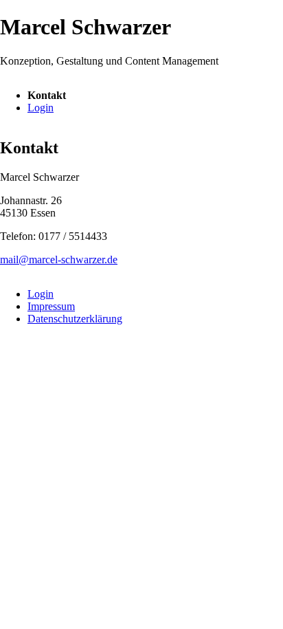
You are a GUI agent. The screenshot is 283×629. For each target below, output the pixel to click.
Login (40, 107)
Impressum (51, 306)
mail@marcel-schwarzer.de (58, 259)
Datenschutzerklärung (74, 318)
